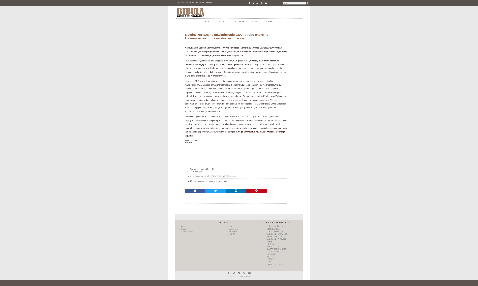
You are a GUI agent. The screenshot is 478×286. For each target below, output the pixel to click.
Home (207, 22)
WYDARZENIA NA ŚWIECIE (277, 234)
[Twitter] (253, 3)
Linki (230, 226)
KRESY (269, 242)
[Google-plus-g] (257, 3)
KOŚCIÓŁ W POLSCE (275, 232)
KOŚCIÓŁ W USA (273, 229)
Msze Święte (233, 229)
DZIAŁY (221, 22)
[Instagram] (261, 3)
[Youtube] (266, 3)
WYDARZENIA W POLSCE (276, 239)
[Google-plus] (239, 273)
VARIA (269, 262)
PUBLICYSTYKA (273, 247)
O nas (254, 22)
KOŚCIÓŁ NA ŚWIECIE (275, 226)
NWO (268, 257)
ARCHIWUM (239, 22)
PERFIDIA (270, 259)
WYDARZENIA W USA (229, 176)
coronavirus (203, 181)
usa (225, 181)
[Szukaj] (307, 3)
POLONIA (270, 244)
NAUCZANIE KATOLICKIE (276, 249)
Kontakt (269, 22)
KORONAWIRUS (215, 176)
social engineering (216, 181)
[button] (195, 191)
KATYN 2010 (271, 254)
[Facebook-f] (249, 3)
